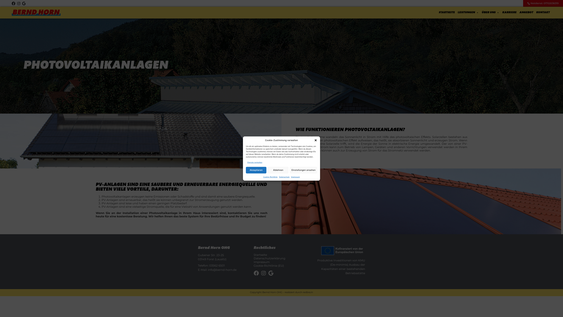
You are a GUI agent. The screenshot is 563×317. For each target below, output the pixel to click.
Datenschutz (284, 177)
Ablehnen (278, 170)
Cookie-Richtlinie (270, 177)
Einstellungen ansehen (303, 170)
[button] (315, 140)
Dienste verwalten (254, 162)
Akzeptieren (256, 170)
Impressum (295, 177)
